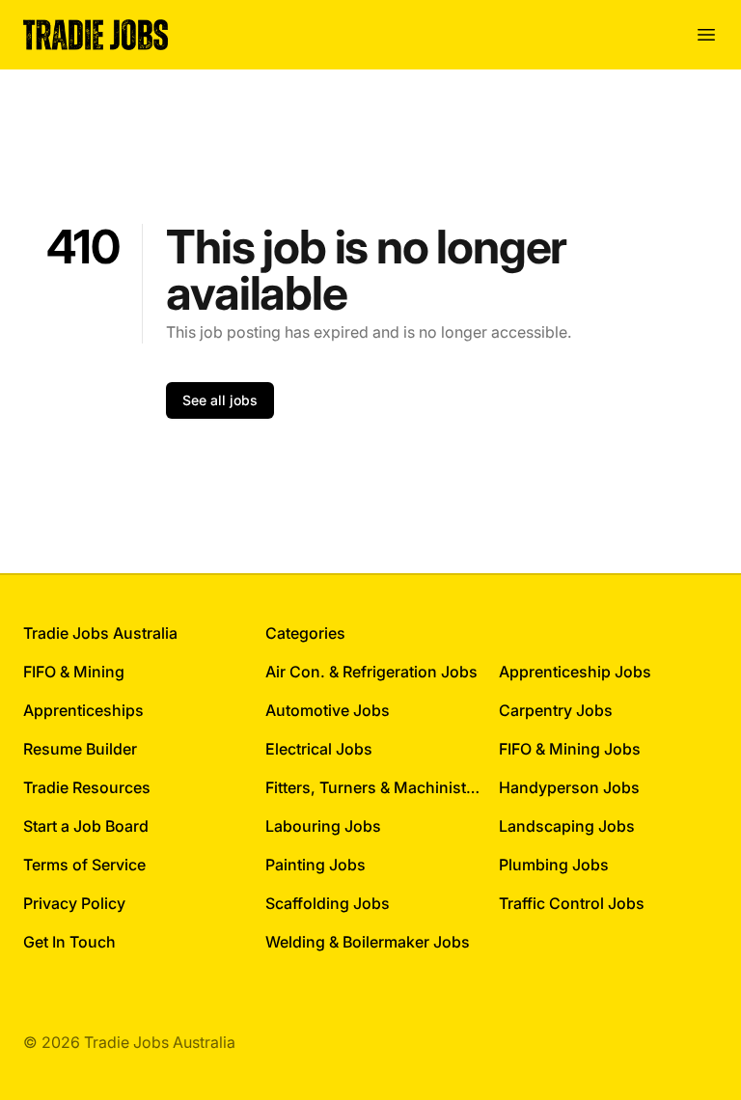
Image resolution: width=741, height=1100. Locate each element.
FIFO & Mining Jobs (570, 748)
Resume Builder (80, 748)
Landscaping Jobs (567, 826)
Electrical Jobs (318, 748)
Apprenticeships (83, 710)
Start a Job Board (86, 826)
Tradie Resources (87, 787)
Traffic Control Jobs (572, 903)
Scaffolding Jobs (327, 903)
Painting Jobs (315, 864)
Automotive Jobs (327, 710)
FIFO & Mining (73, 671)
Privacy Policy (74, 903)
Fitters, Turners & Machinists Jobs (374, 787)
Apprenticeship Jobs (575, 671)
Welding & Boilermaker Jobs (367, 941)
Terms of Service (84, 864)
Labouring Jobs (323, 826)
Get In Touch (69, 941)
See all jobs (220, 400)
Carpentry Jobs (556, 710)
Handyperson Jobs (569, 787)
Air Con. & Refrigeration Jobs (371, 671)
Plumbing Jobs (554, 864)
